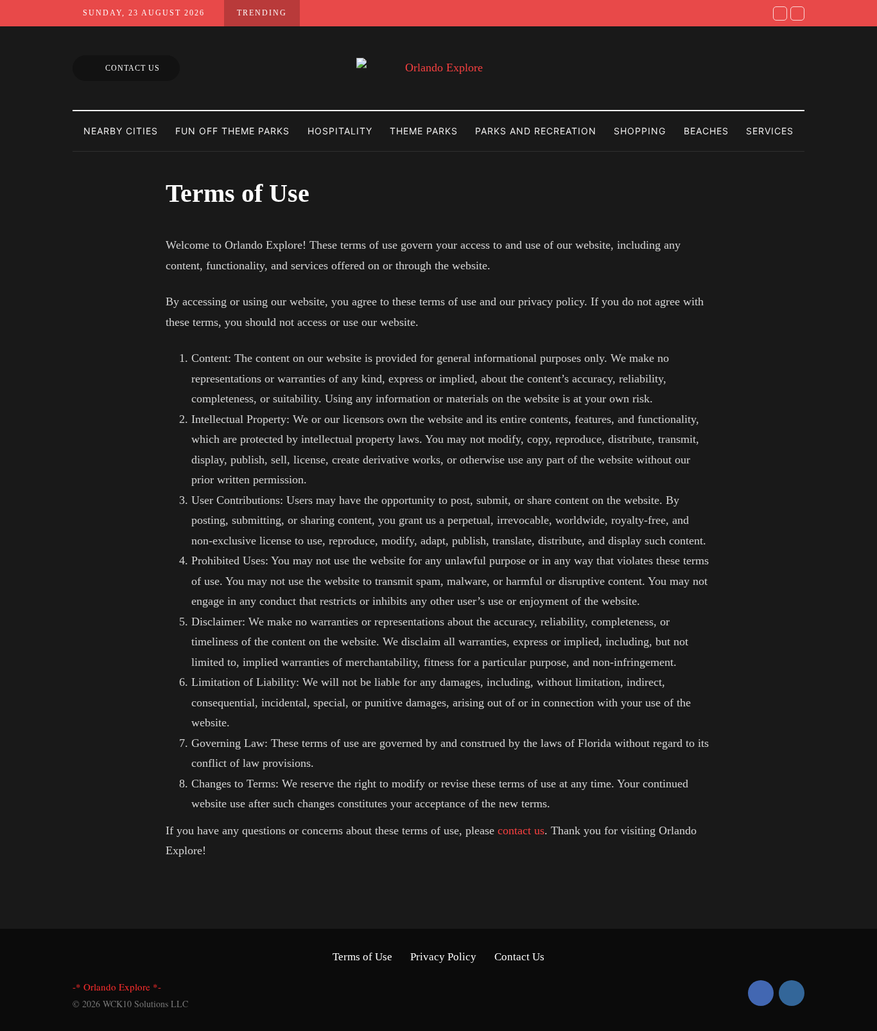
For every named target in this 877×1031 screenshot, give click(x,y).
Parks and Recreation (535, 130)
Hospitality (340, 130)
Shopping (640, 130)
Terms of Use (362, 957)
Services (770, 130)
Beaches (706, 130)
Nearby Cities (120, 130)
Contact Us (132, 68)
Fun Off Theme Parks (232, 130)
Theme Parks (424, 130)
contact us (521, 830)
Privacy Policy (443, 957)
